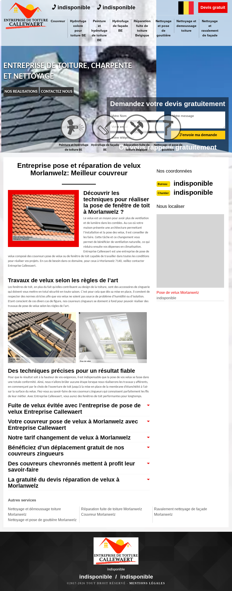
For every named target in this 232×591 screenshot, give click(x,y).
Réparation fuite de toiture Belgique (142, 28)
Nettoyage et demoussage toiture (186, 25)
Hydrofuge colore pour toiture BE (78, 28)
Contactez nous (56, 92)
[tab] (73, 133)
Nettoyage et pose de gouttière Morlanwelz (42, 520)
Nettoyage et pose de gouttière (164, 28)
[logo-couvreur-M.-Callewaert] (25, 15)
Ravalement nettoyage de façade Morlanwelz (180, 511)
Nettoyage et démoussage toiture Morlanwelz (34, 511)
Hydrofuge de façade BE (120, 25)
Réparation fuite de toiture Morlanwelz (111, 509)
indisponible (74, 7)
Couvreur (58, 21)
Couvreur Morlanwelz (98, 514)
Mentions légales (147, 583)
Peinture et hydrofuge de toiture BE (99, 30)
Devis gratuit (213, 7)
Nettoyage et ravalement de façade (209, 28)
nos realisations (21, 92)
